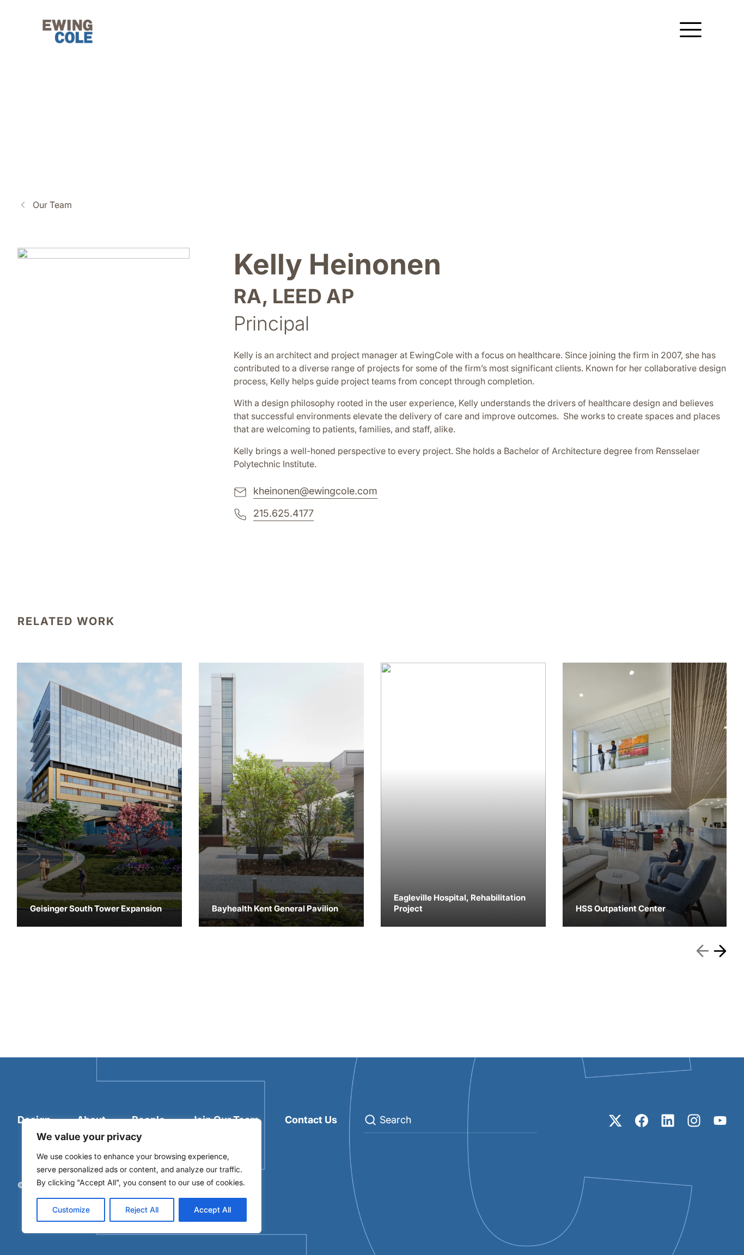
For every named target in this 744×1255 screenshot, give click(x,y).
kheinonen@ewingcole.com (315, 491)
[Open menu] (691, 30)
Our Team (52, 204)
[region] (141, 1176)
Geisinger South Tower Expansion (99, 795)
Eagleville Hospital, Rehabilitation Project (463, 795)
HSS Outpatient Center (645, 795)
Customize (71, 1209)
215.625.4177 (283, 513)
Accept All (212, 1209)
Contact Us (311, 1119)
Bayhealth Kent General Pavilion (281, 795)
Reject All (141, 1209)
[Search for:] (450, 1120)
